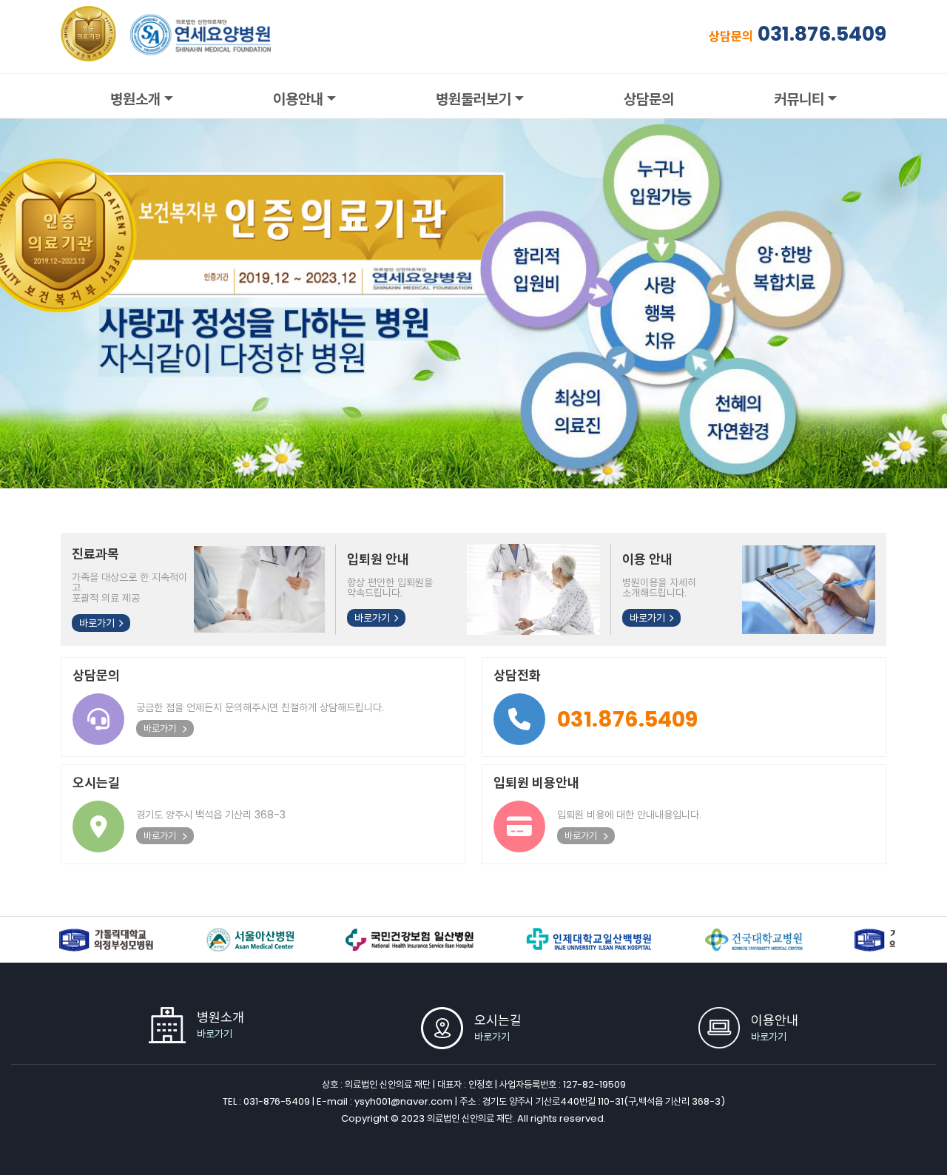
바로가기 (97, 623)
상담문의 (649, 99)
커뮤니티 (799, 99)
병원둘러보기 (473, 99)
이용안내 (298, 99)
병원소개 (135, 99)
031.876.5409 (822, 33)
